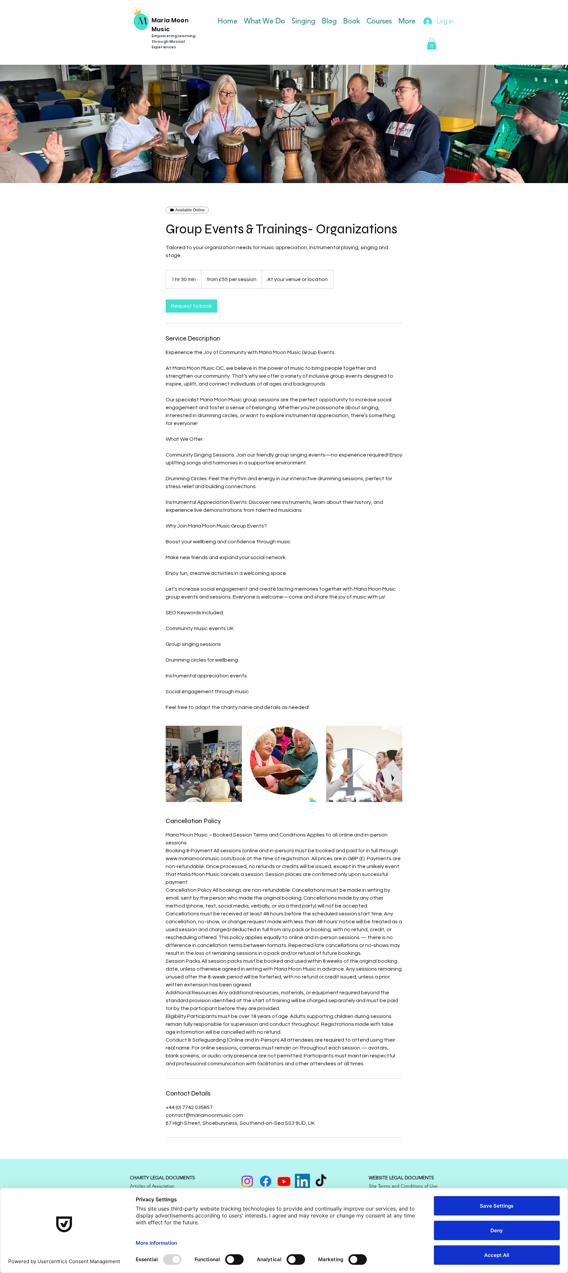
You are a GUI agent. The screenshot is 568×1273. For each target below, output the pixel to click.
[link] (191, 306)
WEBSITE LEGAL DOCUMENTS (401, 1178)
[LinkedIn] (302, 1181)
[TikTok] (320, 1181)
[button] (432, 44)
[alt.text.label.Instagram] (247, 1181)
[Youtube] (284, 1181)
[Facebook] (265, 1181)
